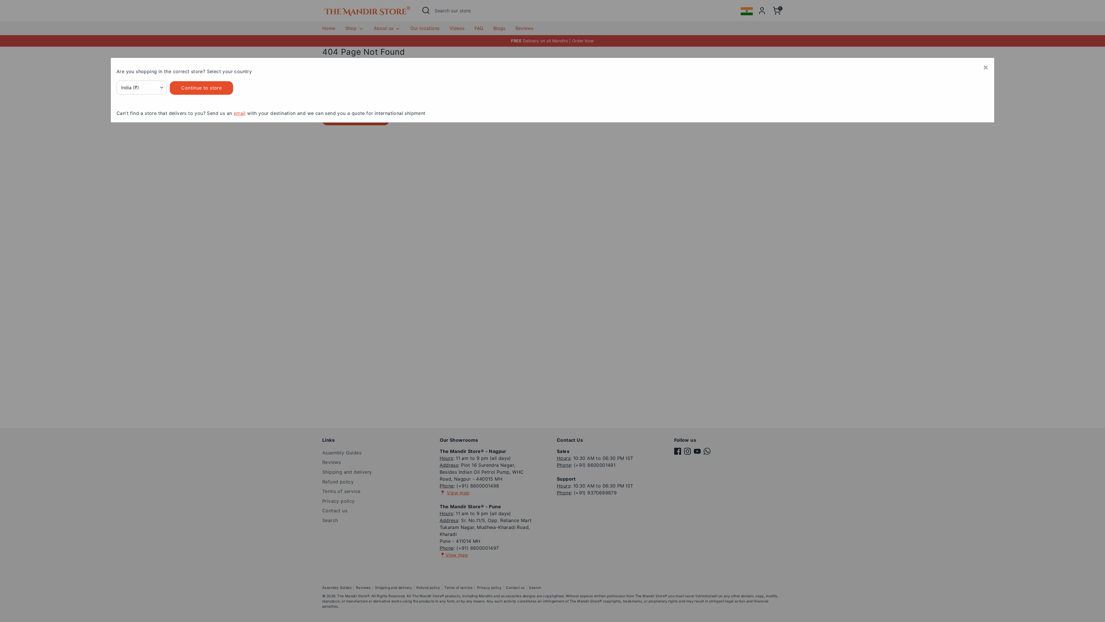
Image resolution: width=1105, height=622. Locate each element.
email (240, 113)
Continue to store (201, 88)
